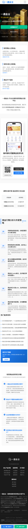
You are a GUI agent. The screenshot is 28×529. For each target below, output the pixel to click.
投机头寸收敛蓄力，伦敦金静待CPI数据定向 (13, 334)
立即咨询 (6, 359)
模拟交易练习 (14, 32)
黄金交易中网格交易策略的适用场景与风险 (13, 341)
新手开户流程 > (6, 88)
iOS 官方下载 (18, 173)
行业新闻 (15, 470)
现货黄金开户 (17, 510)
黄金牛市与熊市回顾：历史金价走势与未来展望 (14, 324)
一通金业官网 (9, 510)
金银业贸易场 (7, 511)
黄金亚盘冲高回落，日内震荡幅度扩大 (17, 303)
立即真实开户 (14, 27)
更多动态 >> (24, 221)
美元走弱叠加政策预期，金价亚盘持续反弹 (17, 260)
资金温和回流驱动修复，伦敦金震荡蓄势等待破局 (14, 327)
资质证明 (22, 472)
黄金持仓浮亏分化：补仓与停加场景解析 (12, 331)
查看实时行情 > (6, 57)
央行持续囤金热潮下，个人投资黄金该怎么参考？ (14, 320)
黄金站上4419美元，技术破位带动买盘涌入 (17, 274)
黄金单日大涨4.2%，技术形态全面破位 (17, 288)
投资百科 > (5, 72)
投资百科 (15, 474)
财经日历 (15, 472)
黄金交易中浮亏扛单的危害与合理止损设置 (13, 345)
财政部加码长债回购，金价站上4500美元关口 (17, 246)
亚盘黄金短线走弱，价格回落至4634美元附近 (17, 231)
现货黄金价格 (7, 470)
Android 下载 (19, 169)
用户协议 (14, 482)
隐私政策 (14, 484)
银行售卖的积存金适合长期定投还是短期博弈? (13, 338)
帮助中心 (22, 474)
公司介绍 (22, 470)
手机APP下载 (7, 474)
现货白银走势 (7, 472)
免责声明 (14, 486)
